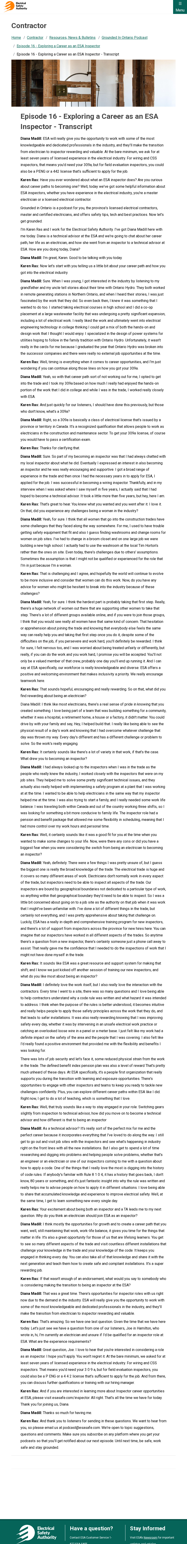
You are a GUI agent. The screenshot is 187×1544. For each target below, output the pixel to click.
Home (16, 37)
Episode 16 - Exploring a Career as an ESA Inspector (58, 46)
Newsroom (150, 1537)
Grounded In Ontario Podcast (125, 37)
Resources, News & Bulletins (72, 37)
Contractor (35, 37)
